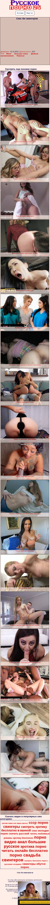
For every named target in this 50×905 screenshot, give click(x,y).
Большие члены (21, 54)
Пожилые (20, 56)
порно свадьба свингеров (21, 857)
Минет (8, 54)
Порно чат (29, 13)
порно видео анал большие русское (25, 842)
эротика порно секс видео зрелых (15, 823)
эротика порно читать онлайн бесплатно (25, 848)
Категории (20, 13)
